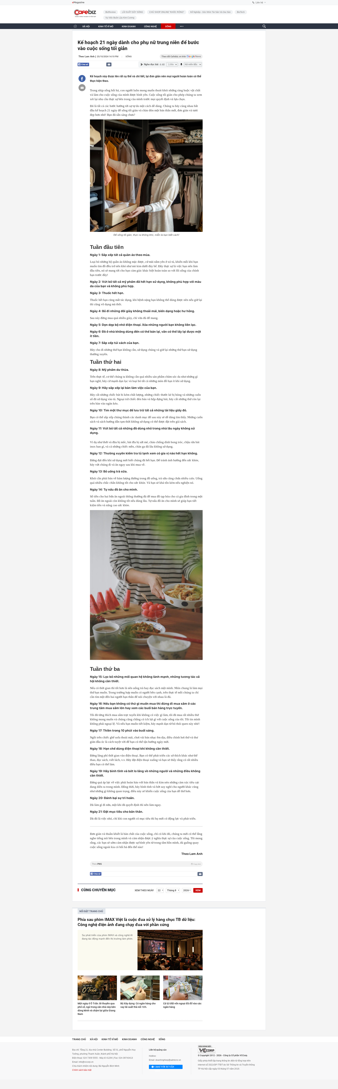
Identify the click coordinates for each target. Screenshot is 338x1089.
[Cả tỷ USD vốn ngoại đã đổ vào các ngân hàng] (182, 988)
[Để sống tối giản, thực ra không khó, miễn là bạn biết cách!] (146, 175)
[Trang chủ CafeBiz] (75, 26)
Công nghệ (148, 1039)
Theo (146, 864)
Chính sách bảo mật (81, 1070)
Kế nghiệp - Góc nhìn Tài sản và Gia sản (210, 12)
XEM (198, 890)
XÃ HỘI (86, 26)
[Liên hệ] (108, 64)
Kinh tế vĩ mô (110, 1039)
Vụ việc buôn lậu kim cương (119, 18)
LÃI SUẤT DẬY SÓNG (132, 12)
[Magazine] (78, 2)
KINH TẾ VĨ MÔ (105, 26)
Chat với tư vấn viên (164, 1067)
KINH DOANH (129, 26)
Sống (129, 56)
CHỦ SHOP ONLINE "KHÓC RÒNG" (166, 12)
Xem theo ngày (144, 890)
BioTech (241, 12)
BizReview (110, 12)
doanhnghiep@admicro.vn (168, 1060)
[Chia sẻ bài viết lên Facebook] (82, 78)
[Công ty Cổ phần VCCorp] (206, 1049)
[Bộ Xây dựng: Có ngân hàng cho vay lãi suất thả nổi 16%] (140, 988)
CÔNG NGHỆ (150, 26)
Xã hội (94, 1039)
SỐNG (168, 26)
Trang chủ (79, 1039)
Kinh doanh (129, 1039)
